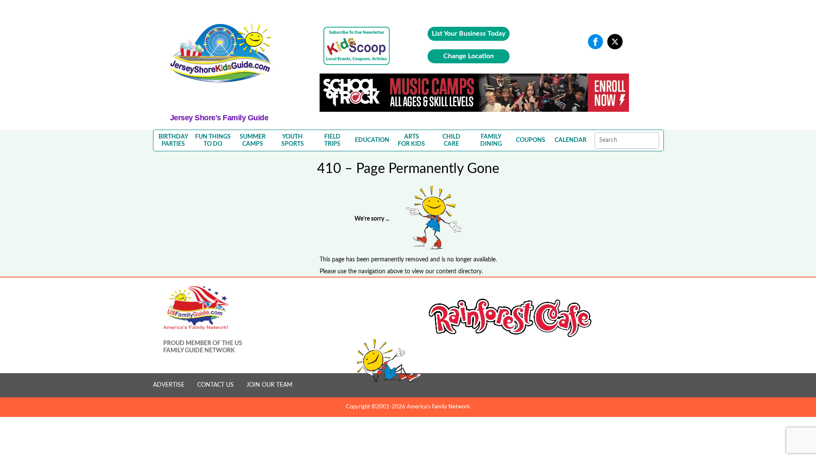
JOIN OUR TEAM (269, 385)
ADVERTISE (168, 385)
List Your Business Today (468, 33)
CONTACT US (215, 385)
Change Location (468, 56)
